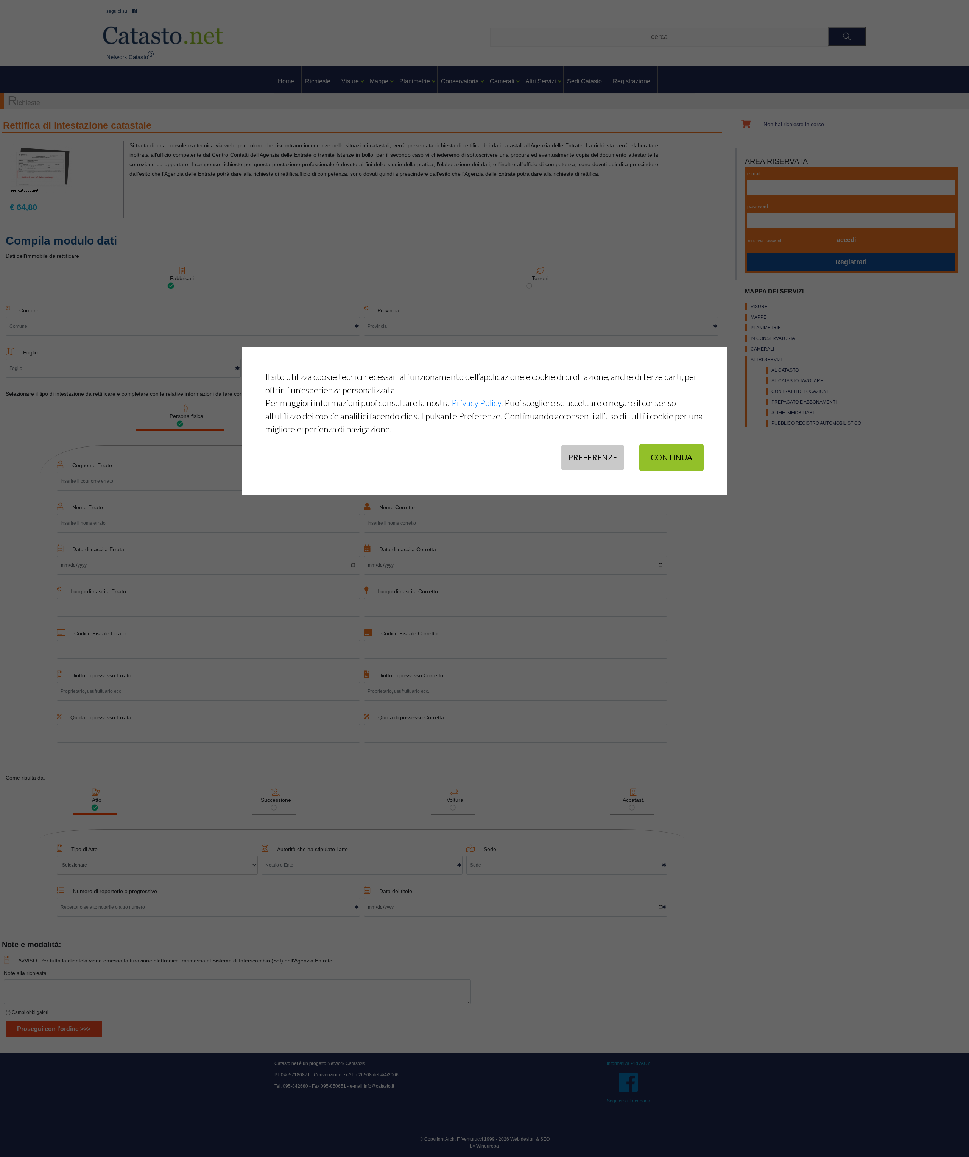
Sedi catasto (584, 81)
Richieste (317, 81)
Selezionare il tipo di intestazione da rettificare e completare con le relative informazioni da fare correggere (133, 394)
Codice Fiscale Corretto (409, 633)
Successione (275, 800)
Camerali (502, 81)
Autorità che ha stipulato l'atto (312, 849)
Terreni (540, 278)
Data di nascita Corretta (407, 549)
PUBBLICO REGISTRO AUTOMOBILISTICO (816, 423)
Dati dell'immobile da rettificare (42, 256)
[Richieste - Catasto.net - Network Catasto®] (163, 35)
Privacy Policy (476, 403)
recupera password (764, 241)
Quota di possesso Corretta (411, 717)
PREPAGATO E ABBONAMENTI (804, 402)
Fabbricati (182, 278)
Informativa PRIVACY (628, 1063)
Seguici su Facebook (628, 1101)
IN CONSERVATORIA (773, 338)
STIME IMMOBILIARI (792, 412)
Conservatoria (460, 81)
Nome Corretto (397, 507)
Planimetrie (414, 81)
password (757, 206)
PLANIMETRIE (766, 328)
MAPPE (758, 317)
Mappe (379, 81)
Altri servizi (540, 81)
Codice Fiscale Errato (100, 633)
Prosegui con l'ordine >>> (53, 1029)
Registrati (851, 262)
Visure (350, 81)
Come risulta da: (25, 778)
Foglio (30, 352)
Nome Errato (87, 507)
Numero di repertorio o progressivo (115, 891)
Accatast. (633, 800)
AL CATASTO (785, 370)
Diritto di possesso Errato (101, 675)
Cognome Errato (92, 465)
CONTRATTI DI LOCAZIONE (800, 391)
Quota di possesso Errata (100, 717)
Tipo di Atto (84, 849)
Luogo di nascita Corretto (407, 591)
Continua (671, 457)
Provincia (388, 310)
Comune (29, 310)
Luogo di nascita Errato (98, 591)
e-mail (753, 173)
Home (286, 81)
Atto (96, 800)
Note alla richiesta (25, 973)
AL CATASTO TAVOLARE (797, 381)
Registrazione (631, 81)
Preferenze (592, 457)
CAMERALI (762, 349)
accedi (846, 240)
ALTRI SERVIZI (766, 359)
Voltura (454, 800)
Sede (490, 849)
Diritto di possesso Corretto (410, 675)
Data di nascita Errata (98, 549)
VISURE (759, 306)
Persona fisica (185, 416)
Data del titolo (395, 891)
